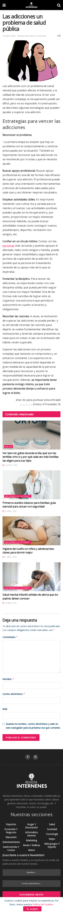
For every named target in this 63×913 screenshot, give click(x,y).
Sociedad (52, 829)
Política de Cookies (42, 904)
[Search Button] (58, 5)
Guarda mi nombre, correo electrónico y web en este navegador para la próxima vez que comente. (33, 725)
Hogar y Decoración (31, 826)
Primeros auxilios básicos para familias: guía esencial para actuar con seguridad (29, 504)
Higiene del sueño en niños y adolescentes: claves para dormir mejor (28, 550)
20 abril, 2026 (10, 603)
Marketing (31, 840)
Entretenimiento (11, 842)
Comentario (10, 637)
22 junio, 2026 (10, 465)
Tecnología (52, 834)
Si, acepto (32, 908)
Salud (8, 446)
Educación (11, 837)
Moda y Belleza (31, 845)
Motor (31, 850)
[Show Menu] (4, 5)
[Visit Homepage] (31, 5)
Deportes (11, 824)
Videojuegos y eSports (52, 845)
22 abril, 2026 (10, 511)
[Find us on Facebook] (27, 757)
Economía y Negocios (11, 831)
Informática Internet (17, 496)
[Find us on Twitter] (35, 757)
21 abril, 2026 (10, 557)
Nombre (8, 679)
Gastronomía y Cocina (11, 848)
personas (8, 245)
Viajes (52, 838)
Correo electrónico (14, 693)
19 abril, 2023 (9, 35)
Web (5, 709)
